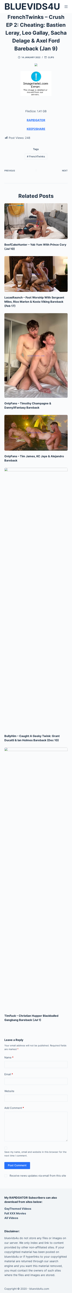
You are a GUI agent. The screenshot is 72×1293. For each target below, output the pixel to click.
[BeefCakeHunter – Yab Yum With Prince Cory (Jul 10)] (36, 221)
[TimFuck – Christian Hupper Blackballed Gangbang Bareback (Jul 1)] (36, 879)
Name (8, 1057)
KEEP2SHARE (36, 129)
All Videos (11, 1218)
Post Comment (17, 1165)
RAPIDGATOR (36, 120)
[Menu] (66, 6)
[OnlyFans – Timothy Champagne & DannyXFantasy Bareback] (36, 355)
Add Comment (14, 1108)
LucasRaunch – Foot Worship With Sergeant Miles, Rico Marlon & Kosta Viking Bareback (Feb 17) (34, 302)
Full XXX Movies (15, 1213)
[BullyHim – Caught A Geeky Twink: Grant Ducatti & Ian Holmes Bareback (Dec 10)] (36, 599)
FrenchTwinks (36, 156)
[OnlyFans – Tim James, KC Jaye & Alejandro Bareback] (36, 433)
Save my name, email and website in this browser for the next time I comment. (35, 1154)
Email (8, 1074)
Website (9, 1091)
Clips (51, 57)
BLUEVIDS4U (32, 6)
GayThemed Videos (17, 1208)
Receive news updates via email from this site (37, 1175)
